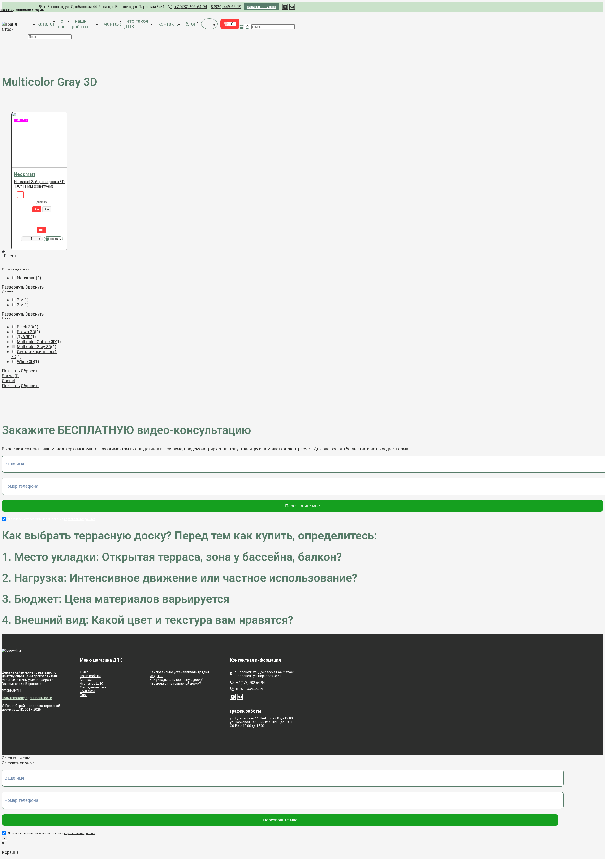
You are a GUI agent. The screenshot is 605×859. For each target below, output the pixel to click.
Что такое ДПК (91, 683)
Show (10, 375)
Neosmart (24, 174)
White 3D (25, 361)
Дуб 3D (24, 336)
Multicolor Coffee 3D (36, 341)
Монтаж (86, 680)
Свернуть (34, 287)
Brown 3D (26, 331)
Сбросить (30, 370)
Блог (83, 695)
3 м (20, 304)
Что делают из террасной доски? (175, 683)
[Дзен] (233, 697)
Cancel (8, 380)
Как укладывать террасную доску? (177, 680)
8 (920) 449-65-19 (249, 689)
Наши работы (90, 676)
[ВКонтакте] (240, 697)
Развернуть (13, 287)
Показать (11, 370)
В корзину (55, 238)
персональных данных (79, 519)
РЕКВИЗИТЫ (11, 691)
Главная (6, 10)
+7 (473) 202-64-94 (250, 682)
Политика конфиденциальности (27, 698)
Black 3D (25, 326)
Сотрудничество (93, 687)
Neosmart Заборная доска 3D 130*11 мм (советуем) (39, 184)
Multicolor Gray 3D (34, 346)
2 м (20, 299)
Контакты (87, 691)
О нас (84, 672)
